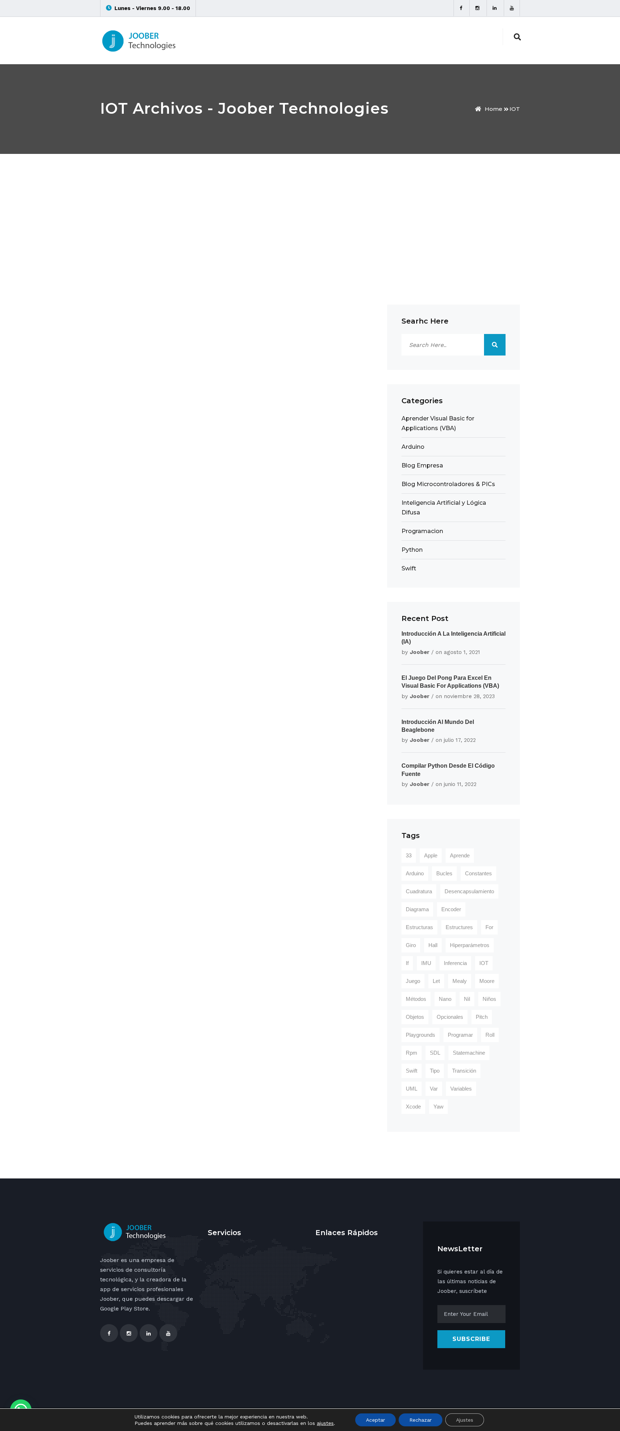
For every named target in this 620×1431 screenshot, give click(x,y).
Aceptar (375, 1420)
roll (489, 1035)
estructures (459, 927)
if (407, 963)
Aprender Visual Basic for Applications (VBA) (437, 423)
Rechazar (420, 1420)
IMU (426, 963)
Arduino (412, 446)
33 (409, 855)
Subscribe (471, 1339)
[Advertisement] (310, 207)
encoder (451, 909)
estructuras (419, 927)
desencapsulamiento (469, 891)
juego (413, 981)
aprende (460, 855)
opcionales (450, 1017)
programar (460, 1035)
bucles (444, 873)
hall (432, 945)
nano (445, 999)
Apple (430, 855)
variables (461, 1089)
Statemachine (469, 1053)
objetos (415, 1017)
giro (411, 945)
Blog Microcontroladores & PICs (448, 484)
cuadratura (419, 891)
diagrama (417, 909)
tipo (435, 1071)
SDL (435, 1053)
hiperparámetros (469, 945)
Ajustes (464, 1420)
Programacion (422, 531)
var (434, 1089)
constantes (478, 873)
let (436, 981)
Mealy (459, 981)
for (489, 927)
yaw (438, 1106)
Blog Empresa (422, 465)
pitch (482, 1017)
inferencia (455, 963)
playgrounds (420, 1035)
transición (464, 1071)
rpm (411, 1053)
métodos (416, 999)
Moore (486, 981)
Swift (408, 568)
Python (412, 549)
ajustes (325, 1423)
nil (467, 999)
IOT (514, 108)
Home (493, 108)
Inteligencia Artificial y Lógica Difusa (443, 507)
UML (411, 1089)
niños (489, 999)
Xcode (413, 1106)
